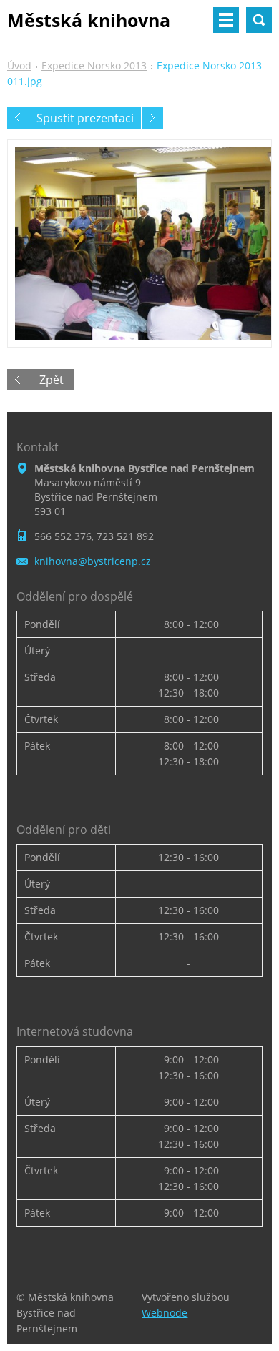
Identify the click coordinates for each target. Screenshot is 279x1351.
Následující (152, 118)
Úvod (19, 65)
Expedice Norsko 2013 (94, 65)
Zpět (51, 380)
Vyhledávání (259, 20)
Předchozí (18, 118)
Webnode (164, 1313)
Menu (226, 20)
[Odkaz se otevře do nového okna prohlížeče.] (139, 243)
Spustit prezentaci (85, 118)
